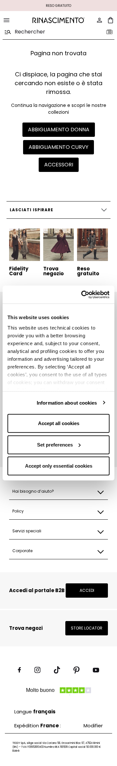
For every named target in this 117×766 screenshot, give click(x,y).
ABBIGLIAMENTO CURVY (58, 147)
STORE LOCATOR (86, 628)
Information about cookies (67, 402)
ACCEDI (87, 590)
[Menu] (6, 20)
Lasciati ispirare (31, 210)
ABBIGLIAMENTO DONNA (58, 129)
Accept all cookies (58, 423)
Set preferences (55, 444)
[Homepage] (58, 20)
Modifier (93, 725)
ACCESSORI (58, 164)
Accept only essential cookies (58, 466)
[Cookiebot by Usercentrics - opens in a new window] (83, 294)
